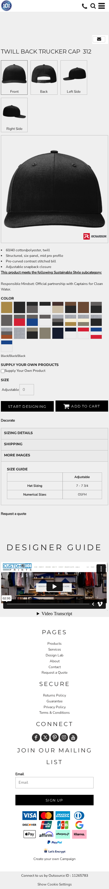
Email (19, 774)
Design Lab (54, 655)
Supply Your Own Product (25, 370)
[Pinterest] (55, 737)
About (55, 661)
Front (14, 91)
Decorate (8, 420)
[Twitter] (45, 737)
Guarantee (54, 701)
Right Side (14, 128)
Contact (55, 667)
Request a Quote (54, 672)
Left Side (74, 91)
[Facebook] (36, 737)
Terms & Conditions (54, 712)
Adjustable (10, 389)
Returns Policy (54, 695)
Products (54, 643)
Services (54, 649)
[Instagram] (64, 737)
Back (44, 91)
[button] (93, 6)
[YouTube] (73, 737)
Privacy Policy (55, 707)
